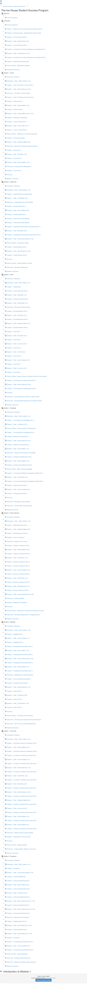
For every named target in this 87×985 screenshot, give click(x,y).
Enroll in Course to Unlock (43, 980)
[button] (1, 1)
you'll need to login (50, 978)
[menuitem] (1, 4)
